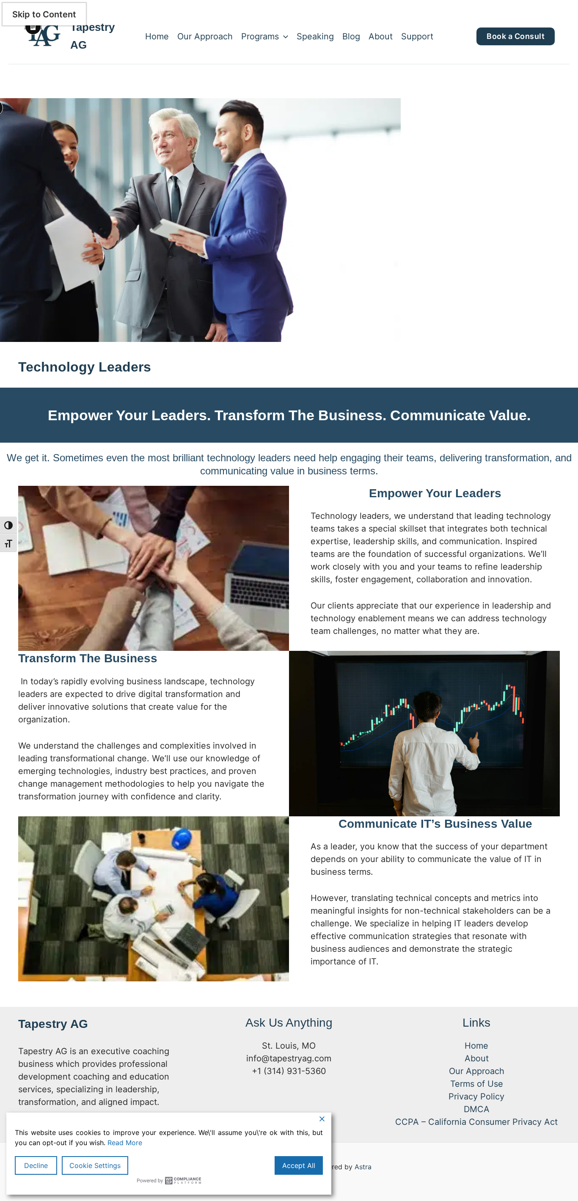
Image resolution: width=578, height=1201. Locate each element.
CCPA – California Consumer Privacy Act (476, 1122)
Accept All (298, 1165)
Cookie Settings (95, 1165)
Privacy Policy (476, 1096)
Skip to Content (44, 14)
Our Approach (205, 36)
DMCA (477, 1109)
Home (157, 36)
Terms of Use (476, 1084)
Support (417, 36)
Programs (260, 36)
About (381, 36)
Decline (36, 1165)
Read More (124, 1142)
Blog (351, 36)
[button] (283, 36)
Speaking (315, 36)
